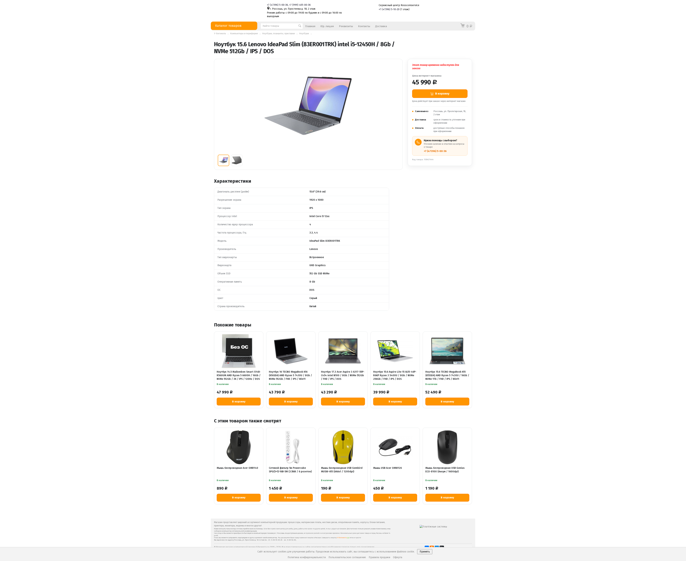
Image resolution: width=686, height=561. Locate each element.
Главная (310, 26)
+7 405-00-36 (300, 4)
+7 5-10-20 (389, 9)
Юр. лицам (327, 26)
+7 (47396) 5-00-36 (435, 151)
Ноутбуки (304, 33)
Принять (425, 551)
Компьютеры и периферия (244, 33)
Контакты (364, 26)
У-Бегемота (220, 33)
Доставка (381, 26)
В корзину (238, 401)
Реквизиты (346, 26)
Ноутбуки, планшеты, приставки (278, 33)
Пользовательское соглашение (347, 557)
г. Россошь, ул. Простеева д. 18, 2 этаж (292, 8)
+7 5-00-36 (277, 4)
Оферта (397, 557)
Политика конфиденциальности (307, 557)
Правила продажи (379, 557)
